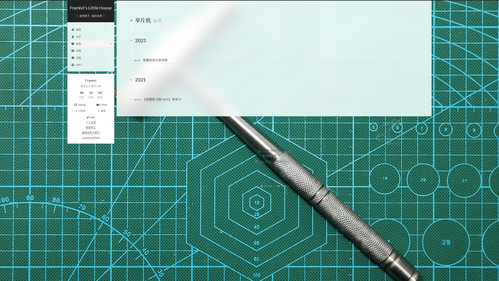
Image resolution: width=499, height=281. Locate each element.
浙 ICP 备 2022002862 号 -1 (275, 150)
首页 (78, 29)
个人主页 (91, 122)
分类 (78, 50)
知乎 (103, 110)
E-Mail (103, 104)
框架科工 (91, 127)
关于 (78, 36)
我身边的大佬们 (91, 132)
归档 (78, 57)
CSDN (81, 110)
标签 (78, 43)
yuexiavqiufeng (90, 137)
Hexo (261, 161)
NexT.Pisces (275, 161)
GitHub (82, 104)
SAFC (79, 64)
